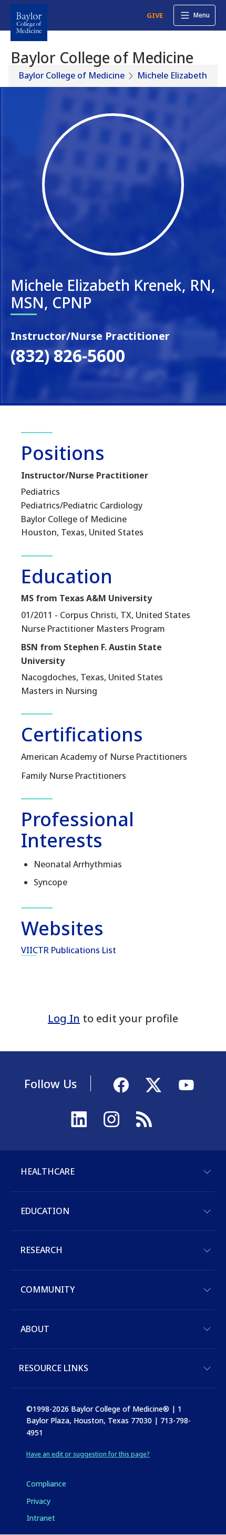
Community (47, 1289)
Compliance (46, 1484)
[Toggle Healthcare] (207, 1172)
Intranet (40, 1518)
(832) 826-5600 (68, 355)
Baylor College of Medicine (72, 75)
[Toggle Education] (207, 1211)
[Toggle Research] (207, 1250)
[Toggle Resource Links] (207, 1368)
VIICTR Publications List (68, 950)
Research (41, 1250)
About (34, 1329)
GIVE (155, 15)
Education (44, 1211)
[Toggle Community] (207, 1290)
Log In (64, 1018)
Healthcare (47, 1171)
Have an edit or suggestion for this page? (88, 1454)
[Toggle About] (207, 1329)
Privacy (38, 1501)
